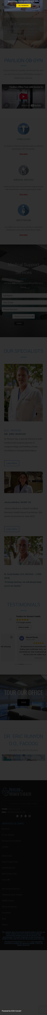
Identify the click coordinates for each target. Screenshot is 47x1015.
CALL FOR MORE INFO (23, 5)
